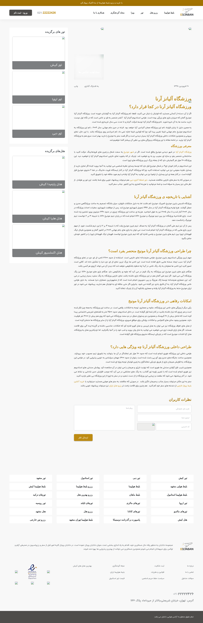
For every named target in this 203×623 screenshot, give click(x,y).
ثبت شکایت (159, 565)
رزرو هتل (154, 12)
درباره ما (190, 565)
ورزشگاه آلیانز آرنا (183, 152)
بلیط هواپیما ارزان (117, 572)
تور (142, 12)
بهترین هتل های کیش (82, 565)
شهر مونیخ (129, 152)
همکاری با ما (98, 12)
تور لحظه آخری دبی (138, 180)
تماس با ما (189, 572)
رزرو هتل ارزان (115, 385)
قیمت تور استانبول (117, 578)
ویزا (132, 12)
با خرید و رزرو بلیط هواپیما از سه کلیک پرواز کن (101, 3)
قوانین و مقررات (157, 572)
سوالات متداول (188, 578)
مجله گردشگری (118, 12)
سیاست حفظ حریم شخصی (153, 578)
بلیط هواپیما (169, 12)
